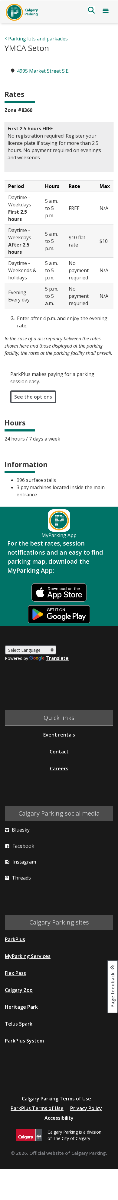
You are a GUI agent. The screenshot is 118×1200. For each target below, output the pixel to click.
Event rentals (59, 734)
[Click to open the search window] (91, 10)
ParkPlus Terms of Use (37, 1108)
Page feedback (112, 989)
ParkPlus (15, 939)
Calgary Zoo (19, 990)
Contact (59, 751)
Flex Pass (15, 973)
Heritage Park (21, 1007)
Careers (59, 768)
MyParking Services (28, 956)
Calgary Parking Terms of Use (56, 1098)
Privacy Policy (86, 1108)
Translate (57, 658)
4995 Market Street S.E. (43, 71)
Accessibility (59, 1118)
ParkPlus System (24, 1040)
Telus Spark (18, 1023)
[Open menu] (106, 12)
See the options (33, 396)
